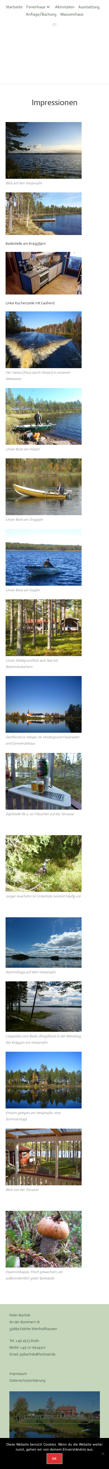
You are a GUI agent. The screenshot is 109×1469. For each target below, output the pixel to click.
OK (54, 1458)
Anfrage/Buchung (41, 14)
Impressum (18, 1373)
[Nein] (102, 1453)
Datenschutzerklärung (27, 1380)
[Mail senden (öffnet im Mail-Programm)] (54, 25)
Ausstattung (89, 7)
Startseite (14, 7)
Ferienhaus (35, 7)
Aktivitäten (65, 7)
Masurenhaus (71, 14)
